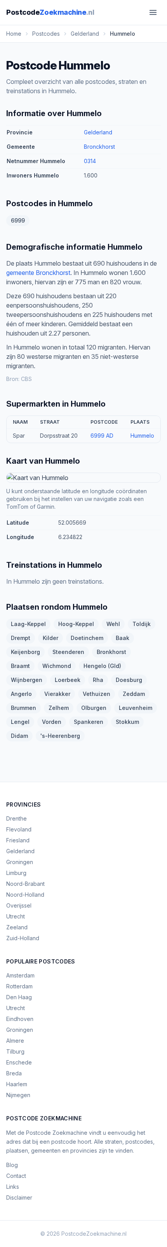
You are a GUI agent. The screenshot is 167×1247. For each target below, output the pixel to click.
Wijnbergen (26, 680)
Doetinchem (87, 638)
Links (12, 1186)
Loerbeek (67, 680)
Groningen (19, 862)
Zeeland (17, 927)
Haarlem (16, 1084)
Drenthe (16, 818)
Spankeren (88, 721)
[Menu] (153, 12)
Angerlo (21, 693)
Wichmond (56, 666)
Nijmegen (18, 1095)
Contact (16, 1175)
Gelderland (98, 132)
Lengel (20, 721)
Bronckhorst (99, 146)
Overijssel (18, 905)
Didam (19, 735)
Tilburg (15, 1051)
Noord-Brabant (25, 883)
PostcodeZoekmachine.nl (94, 1233)
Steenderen (68, 652)
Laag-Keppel (28, 624)
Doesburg (129, 680)
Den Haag (19, 997)
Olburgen (93, 707)
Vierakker (57, 693)
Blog (12, 1165)
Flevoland (18, 829)
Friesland (18, 840)
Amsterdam (20, 975)
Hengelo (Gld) (102, 666)
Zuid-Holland (22, 938)
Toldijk (141, 624)
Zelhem (59, 707)
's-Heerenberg (60, 735)
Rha (98, 680)
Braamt (20, 666)
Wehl (113, 624)
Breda (14, 1073)
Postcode (50, 12)
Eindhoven (19, 1019)
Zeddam (134, 693)
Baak (122, 638)
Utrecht (15, 916)
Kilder (50, 638)
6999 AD (101, 435)
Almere (15, 1040)
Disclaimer (19, 1197)
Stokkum (127, 721)
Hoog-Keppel (76, 624)
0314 (90, 161)
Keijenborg (25, 652)
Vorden (51, 721)
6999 (18, 220)
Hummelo (142, 435)
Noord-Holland (25, 894)
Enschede (19, 1062)
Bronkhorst (111, 652)
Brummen (23, 707)
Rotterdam (19, 986)
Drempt (20, 638)
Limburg (16, 873)
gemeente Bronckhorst (38, 273)
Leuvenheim (135, 707)
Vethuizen (96, 693)
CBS (26, 379)
